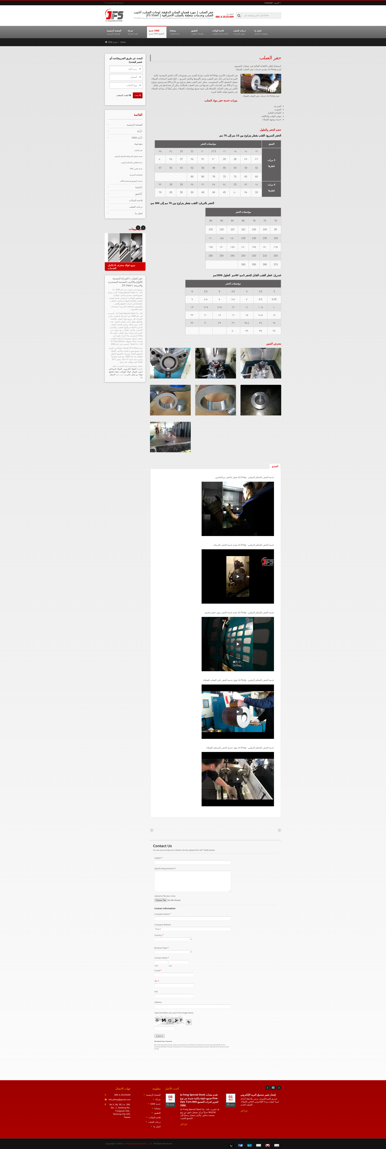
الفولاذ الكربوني (129, 369)
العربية (276, 3)
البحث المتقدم (123, 95)
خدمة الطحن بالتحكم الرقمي (131, 162)
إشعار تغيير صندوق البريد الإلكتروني (258, 1094)
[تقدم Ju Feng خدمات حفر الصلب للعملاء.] (260, 84)
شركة (133, 32)
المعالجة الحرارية (136, 175)
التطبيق (197, 32)
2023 (232, 1105)
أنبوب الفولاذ (137, 372)
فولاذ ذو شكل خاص (134, 374)
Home (123, 42)
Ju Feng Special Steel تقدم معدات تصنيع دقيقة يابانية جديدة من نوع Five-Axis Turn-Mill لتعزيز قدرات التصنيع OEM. (199, 1100)
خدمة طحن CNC (136, 169)
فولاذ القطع (114, 372)
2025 (171, 1105)
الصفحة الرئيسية (114, 32)
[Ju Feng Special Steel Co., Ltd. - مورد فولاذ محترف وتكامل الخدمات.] (114, 14)
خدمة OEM (156, 32)
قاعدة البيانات (220, 32)
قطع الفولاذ (138, 144)
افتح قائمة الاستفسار (115, 3)
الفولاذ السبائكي (115, 369)
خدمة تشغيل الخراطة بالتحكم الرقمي (128, 156)
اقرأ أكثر (183, 1124)
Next (138, 227)
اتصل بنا (261, 32)
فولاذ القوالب (125, 372)
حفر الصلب (138, 150)
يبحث (136, 95)
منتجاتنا (174, 32)
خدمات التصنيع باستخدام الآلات (131, 181)
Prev (143, 227)
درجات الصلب (239, 32)
